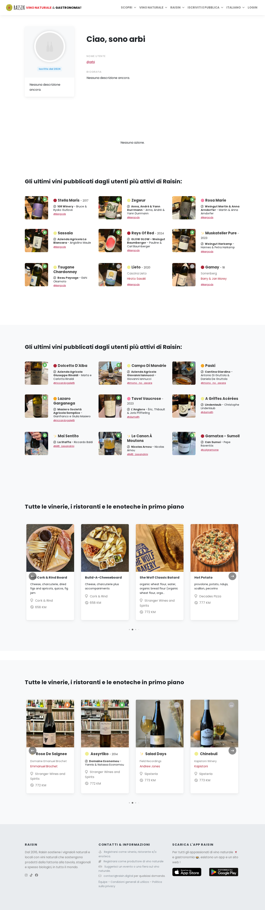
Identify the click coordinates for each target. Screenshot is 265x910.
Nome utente (96, 56)
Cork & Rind (44, 600)
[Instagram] (26, 875)
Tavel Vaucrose (145, 400)
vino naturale (223, 852)
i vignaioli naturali (74, 852)
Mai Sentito (68, 436)
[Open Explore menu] (135, 7)
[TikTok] (31, 875)
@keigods (59, 214)
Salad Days (155, 753)
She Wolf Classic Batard (159, 577)
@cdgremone (210, 449)
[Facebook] (36, 875)
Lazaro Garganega (64, 401)
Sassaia (65, 233)
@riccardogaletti (64, 383)
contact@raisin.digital (118, 876)
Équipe (103, 882)
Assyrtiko (104, 753)
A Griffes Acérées (221, 398)
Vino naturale (151, 7)
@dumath (133, 416)
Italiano (233, 7)
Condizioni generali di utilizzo (130, 882)
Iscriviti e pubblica (203, 7)
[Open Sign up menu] (222, 7)
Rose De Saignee (51, 753)
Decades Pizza (210, 596)
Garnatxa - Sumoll (222, 436)
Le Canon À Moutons (139, 438)
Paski (210, 365)
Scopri (126, 7)
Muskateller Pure (220, 235)
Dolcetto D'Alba (72, 365)
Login (252, 7)
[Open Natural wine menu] (166, 7)
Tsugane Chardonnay (65, 269)
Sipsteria (151, 774)
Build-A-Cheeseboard (103, 577)
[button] (129, 629)
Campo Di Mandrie (149, 365)
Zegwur (138, 200)
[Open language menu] (243, 7)
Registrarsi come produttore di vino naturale (134, 861)
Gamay (215, 267)
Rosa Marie (215, 200)
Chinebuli (208, 753)
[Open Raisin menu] (183, 7)
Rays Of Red (148, 233)
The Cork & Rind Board (48, 577)
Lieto (141, 267)
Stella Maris (73, 200)
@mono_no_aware (139, 383)
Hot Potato (203, 577)
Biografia (94, 71)
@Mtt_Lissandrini (63, 446)
